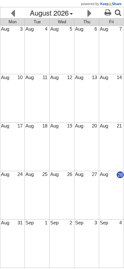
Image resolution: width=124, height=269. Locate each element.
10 (20, 77)
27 (94, 174)
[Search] (118, 13)
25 (44, 174)
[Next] (89, 12)
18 (44, 125)
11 (45, 77)
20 (94, 125)
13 (94, 77)
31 (20, 222)
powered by (101, 4)
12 (69, 77)
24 (20, 174)
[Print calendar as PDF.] (108, 13)
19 (69, 125)
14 (119, 77)
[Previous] (13, 12)
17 (20, 125)
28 (120, 175)
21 (119, 125)
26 (69, 174)
